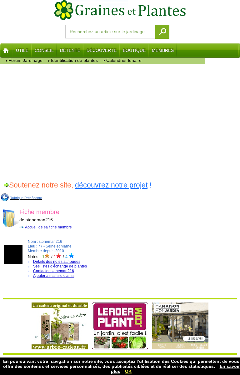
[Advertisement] (102, 121)
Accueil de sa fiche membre (48, 227)
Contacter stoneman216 (53, 271)
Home (6, 50)
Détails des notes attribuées (56, 261)
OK (128, 371)
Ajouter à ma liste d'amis (53, 275)
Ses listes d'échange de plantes (60, 266)
